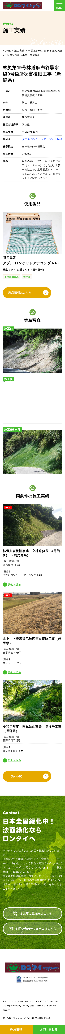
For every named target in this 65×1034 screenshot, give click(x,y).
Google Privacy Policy (16, 1005)
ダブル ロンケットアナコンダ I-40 (42, 139)
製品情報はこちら (20, 292)
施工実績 (19, 50)
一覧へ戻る (15, 776)
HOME (7, 50)
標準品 (27, 276)
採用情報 (16, 1029)
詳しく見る (14, 584)
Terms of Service (45, 1005)
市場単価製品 (11, 276)
